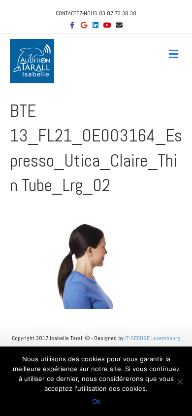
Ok (96, 401)
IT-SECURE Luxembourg (152, 338)
